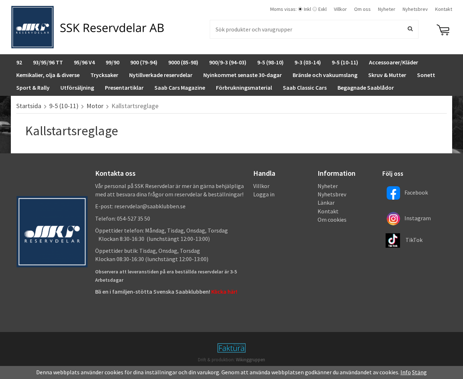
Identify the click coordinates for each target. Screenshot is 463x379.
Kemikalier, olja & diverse (48, 74)
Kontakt (443, 9)
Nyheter (386, 9)
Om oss (362, 9)
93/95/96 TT (48, 62)
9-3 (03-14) (307, 62)
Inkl (307, 9)
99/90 (112, 62)
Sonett (426, 74)
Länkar (326, 202)
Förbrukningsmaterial (244, 87)
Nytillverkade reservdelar (160, 74)
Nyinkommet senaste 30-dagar (242, 74)
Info (405, 372)
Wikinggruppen (250, 360)
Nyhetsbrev (415, 9)
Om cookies (332, 219)
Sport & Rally (33, 87)
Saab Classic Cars (305, 87)
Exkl (322, 9)
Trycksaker (104, 74)
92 (19, 62)
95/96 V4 (84, 62)
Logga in (264, 194)
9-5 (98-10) (270, 62)
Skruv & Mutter (387, 74)
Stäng (419, 372)
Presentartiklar (124, 87)
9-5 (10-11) (345, 62)
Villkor (340, 9)
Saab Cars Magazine (179, 87)
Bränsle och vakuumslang (325, 74)
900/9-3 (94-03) (227, 62)
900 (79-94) (143, 62)
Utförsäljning (77, 87)
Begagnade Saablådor (365, 87)
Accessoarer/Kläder (393, 62)
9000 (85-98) (183, 62)
